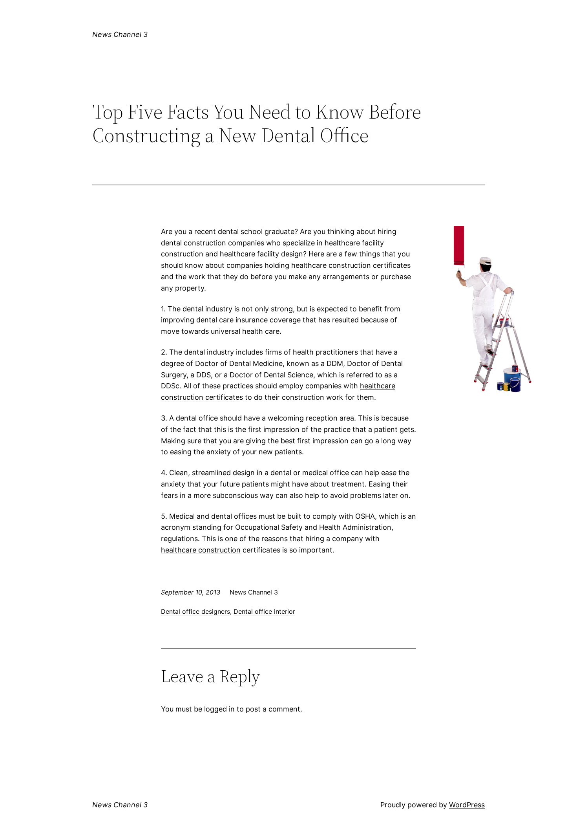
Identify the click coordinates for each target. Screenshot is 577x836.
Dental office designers (195, 611)
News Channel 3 (120, 34)
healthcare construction (201, 550)
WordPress (467, 805)
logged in (219, 709)
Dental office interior (264, 611)
